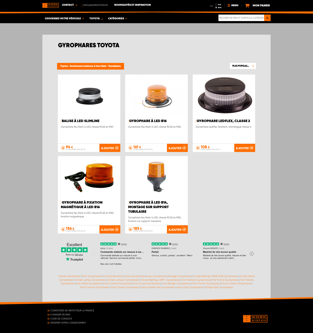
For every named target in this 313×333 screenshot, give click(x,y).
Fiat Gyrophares (91, 276)
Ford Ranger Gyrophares (176, 283)
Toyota (64, 66)
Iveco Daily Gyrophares (190, 287)
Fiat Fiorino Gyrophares (225, 279)
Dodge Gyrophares (180, 276)
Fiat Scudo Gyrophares (147, 283)
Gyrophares (114, 66)
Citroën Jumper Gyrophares (123, 279)
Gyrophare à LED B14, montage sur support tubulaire (148, 207)
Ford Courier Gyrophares (125, 287)
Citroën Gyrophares (69, 276)
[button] (243, 66)
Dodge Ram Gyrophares (219, 287)
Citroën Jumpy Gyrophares (90, 279)
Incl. (219, 4)
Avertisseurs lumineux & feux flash (88, 66)
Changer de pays (60, 314)
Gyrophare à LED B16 (148, 121)
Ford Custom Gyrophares (94, 287)
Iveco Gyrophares (157, 276)
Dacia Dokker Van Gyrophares (158, 287)
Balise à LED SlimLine (80, 121)
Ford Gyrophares (112, 276)
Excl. (220, 7)
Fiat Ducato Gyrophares (118, 283)
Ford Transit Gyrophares (206, 283)
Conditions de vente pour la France (72, 310)
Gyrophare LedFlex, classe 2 (223, 121)
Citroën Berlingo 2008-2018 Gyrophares (215, 276)
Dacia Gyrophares (134, 276)
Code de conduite (61, 318)
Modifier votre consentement (68, 322)
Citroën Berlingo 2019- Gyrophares (160, 279)
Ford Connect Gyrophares (236, 283)
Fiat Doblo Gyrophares (89, 283)
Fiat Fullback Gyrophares (196, 279)
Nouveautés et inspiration (132, 5)
